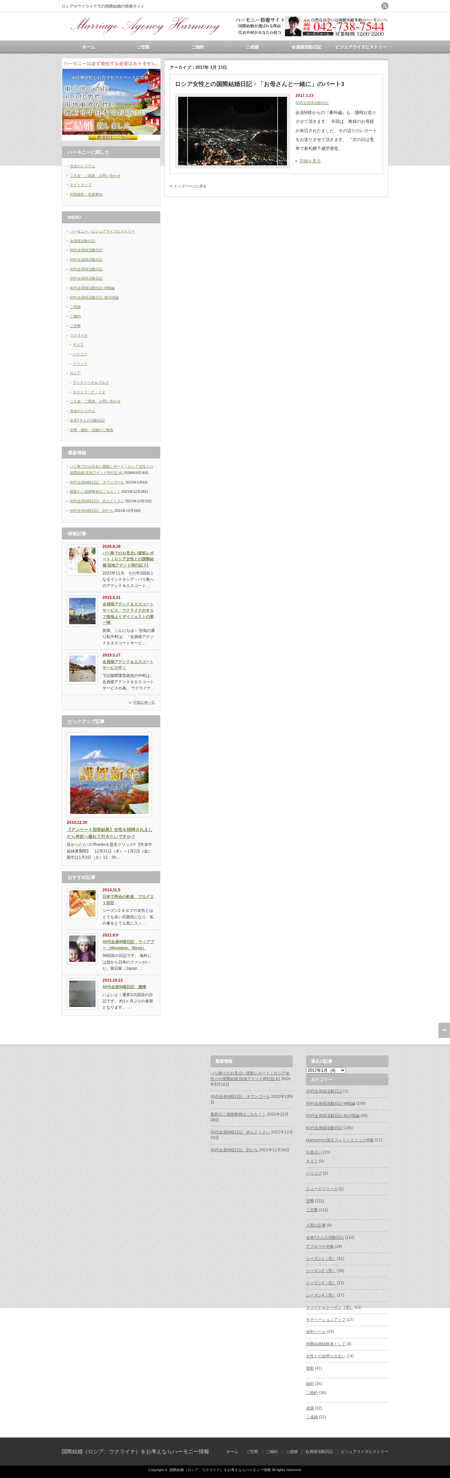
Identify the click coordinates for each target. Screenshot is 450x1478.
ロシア (75, 373)
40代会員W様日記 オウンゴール (97, 482)
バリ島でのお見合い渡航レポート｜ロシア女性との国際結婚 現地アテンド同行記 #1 (128, 559)
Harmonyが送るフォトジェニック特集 (340, 1140)
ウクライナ (79, 335)
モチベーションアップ (326, 1319)
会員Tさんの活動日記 (87, 420)
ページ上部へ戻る (444, 1030)
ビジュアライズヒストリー (361, 46)
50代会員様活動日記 (86, 260)
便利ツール (316, 1331)
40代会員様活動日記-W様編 (92, 288)
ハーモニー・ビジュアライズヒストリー (102, 231)
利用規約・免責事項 (86, 194)
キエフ (78, 345)
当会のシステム (82, 166)
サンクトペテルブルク (91, 382)
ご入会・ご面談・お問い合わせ (95, 176)
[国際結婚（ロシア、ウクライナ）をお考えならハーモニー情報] (144, 38)
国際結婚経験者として (326, 1344)
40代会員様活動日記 (86, 269)
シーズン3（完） (321, 1283)
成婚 (310, 1408)
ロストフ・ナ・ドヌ (89, 392)
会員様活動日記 (307, 46)
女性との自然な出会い (326, 1356)
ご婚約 (197, 46)
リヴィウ (80, 364)
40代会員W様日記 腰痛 (124, 987)
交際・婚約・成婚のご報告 (91, 430)
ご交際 (143, 46)
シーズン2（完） (321, 1271)
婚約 (310, 1383)
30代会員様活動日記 (86, 278)
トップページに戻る (190, 186)
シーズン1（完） (321, 1258)
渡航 (310, 1368)
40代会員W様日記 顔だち (91, 511)
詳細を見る (310, 160)
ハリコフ (80, 354)
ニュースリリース (322, 1188)
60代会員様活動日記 (311, 103)
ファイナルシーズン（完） (329, 1307)
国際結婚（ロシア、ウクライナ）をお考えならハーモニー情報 (135, 1451)
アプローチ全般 (320, 1246)
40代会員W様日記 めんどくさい (97, 501)
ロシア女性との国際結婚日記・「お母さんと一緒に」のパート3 (259, 84)
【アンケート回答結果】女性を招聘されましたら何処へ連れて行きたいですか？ (110, 833)
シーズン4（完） (321, 1295)
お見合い (314, 1152)
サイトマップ (81, 185)
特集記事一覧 (144, 702)
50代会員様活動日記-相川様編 (94, 297)
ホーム (88, 46)
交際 (310, 1201)
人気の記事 (316, 1225)
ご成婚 (252, 46)
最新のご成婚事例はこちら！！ (95, 491)
